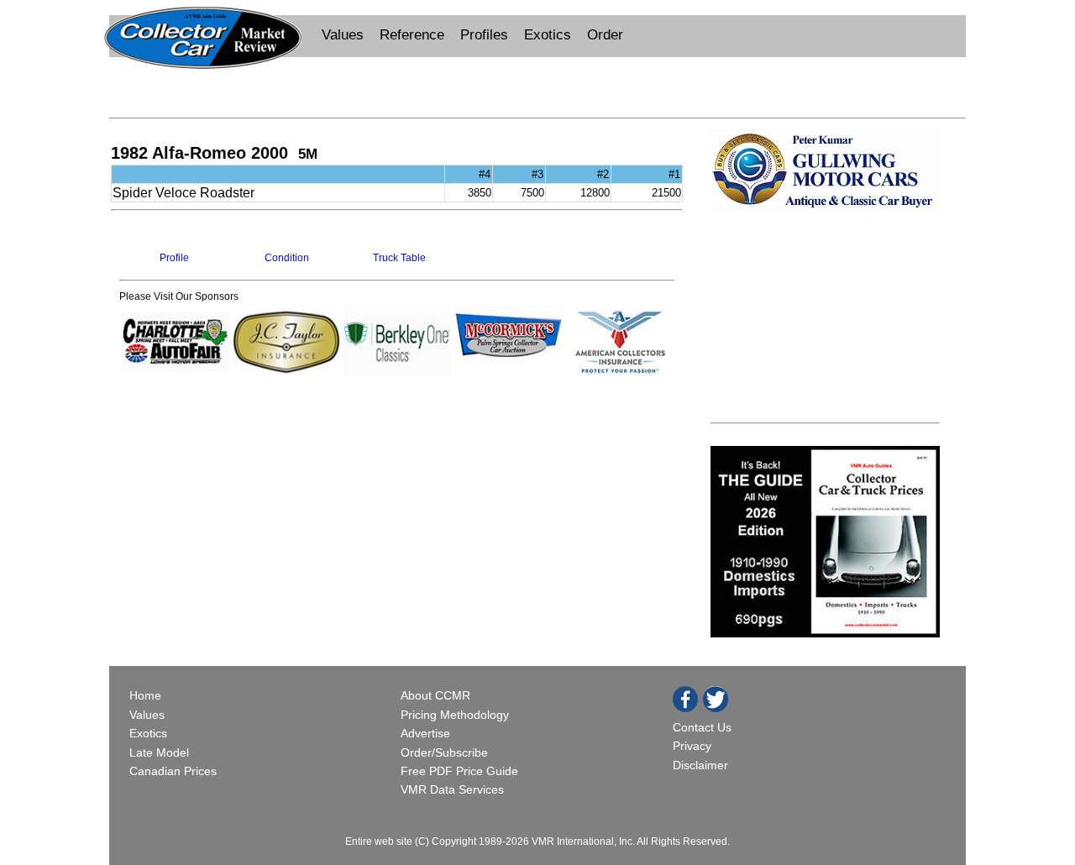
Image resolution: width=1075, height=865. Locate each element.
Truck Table (399, 258)
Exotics (547, 35)
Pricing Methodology (455, 714)
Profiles (484, 35)
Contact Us (702, 727)
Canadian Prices (173, 771)
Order (605, 35)
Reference (412, 35)
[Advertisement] (537, 85)
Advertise (425, 733)
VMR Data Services (452, 789)
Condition (287, 258)
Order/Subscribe (444, 752)
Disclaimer (700, 765)
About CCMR (435, 695)
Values (343, 35)
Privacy (692, 745)
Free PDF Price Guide (459, 771)
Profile (174, 258)
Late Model (159, 752)
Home (147, 695)
